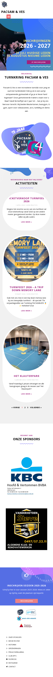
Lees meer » (26, 222)
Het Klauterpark (26, 376)
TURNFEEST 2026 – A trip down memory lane (27, 289)
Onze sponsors (26, 439)
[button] (9, 17)
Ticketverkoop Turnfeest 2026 (26, 200)
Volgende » (36, 407)
